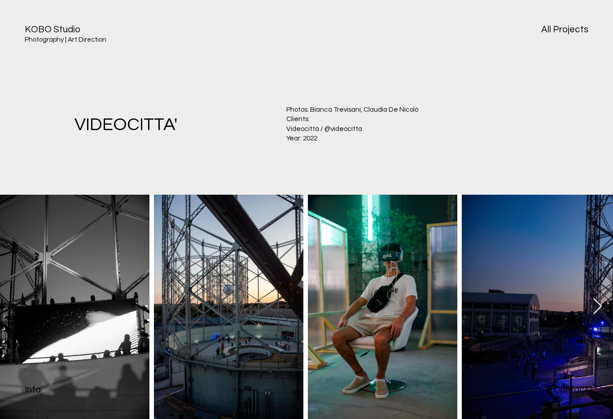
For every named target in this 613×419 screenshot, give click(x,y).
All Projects (564, 29)
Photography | (45, 39)
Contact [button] (571, 389)
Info (33, 389)
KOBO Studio (52, 29)
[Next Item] (597, 306)
